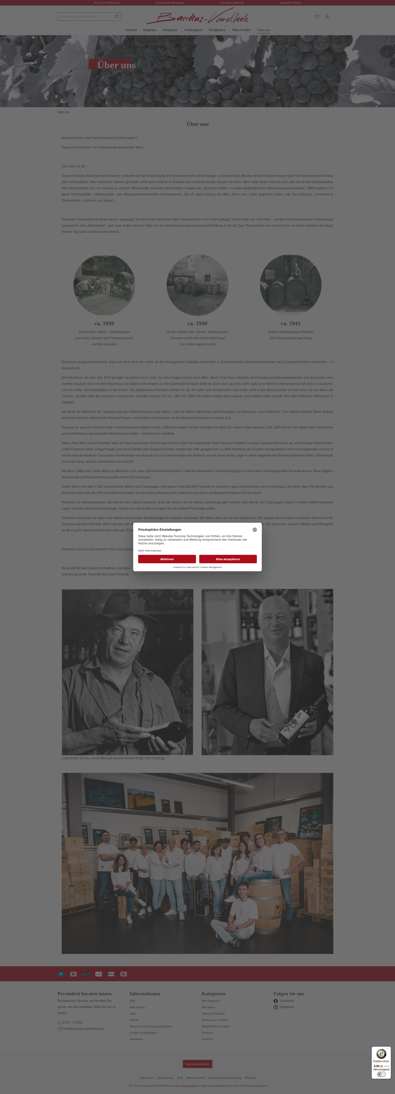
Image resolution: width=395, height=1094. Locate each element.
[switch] (381, 1074)
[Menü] (388, 1049)
